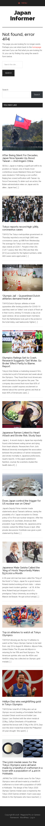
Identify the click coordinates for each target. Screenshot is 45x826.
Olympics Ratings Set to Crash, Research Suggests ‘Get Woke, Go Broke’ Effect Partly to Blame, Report (21, 362)
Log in (32, 817)
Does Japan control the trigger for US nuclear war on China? (21, 502)
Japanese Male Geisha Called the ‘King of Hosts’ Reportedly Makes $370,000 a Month (21, 570)
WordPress (24, 817)
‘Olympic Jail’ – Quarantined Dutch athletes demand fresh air (21, 297)
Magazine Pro (26, 815)
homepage (36, 47)
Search (5, 90)
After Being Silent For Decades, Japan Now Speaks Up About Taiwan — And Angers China (20, 158)
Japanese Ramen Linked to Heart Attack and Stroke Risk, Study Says (21, 434)
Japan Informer (22, 15)
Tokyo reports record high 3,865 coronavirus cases (20, 228)
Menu (24, 3)
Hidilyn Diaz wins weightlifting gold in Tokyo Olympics (21, 703)
